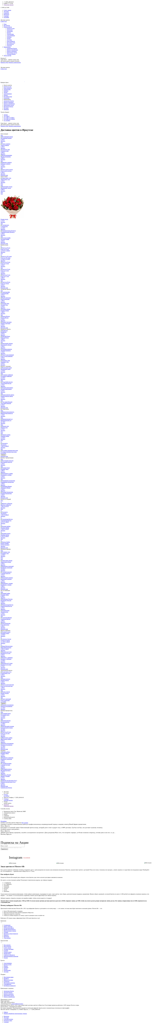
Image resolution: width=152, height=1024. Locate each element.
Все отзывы (25, 822)
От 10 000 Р (7, 120)
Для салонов (7, 938)
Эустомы (9, 40)
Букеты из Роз (7, 964)
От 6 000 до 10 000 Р (9, 119)
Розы (5, 24)
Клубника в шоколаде (10, 985)
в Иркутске (4, 21)
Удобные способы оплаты (8, 799)
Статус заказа (7, 10)
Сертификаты (7, 984)
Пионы (9, 32)
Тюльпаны (10, 31)
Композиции (7, 47)
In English (6, 17)
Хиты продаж (7, 55)
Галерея (6, 950)
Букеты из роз (10, 28)
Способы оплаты (8, 1019)
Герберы (9, 37)
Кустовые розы (11, 42)
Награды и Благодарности (11, 933)
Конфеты (6, 978)
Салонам (6, 16)
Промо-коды (7, 953)
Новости (6, 935)
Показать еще (4, 175)
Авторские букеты (12, 48)
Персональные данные (10, 930)
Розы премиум (11, 41)
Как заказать (7, 945)
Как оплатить (7, 946)
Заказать (3, 141)
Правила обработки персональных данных (15, 1013)
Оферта (6, 1012)
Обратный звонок (8, 4)
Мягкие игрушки (8, 980)
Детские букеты (11, 54)
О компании (7, 925)
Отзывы (6, 932)
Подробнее (4, 821)
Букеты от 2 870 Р (6, 795)
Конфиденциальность (10, 929)
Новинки (6, 109)
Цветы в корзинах (12, 51)
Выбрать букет (5, 62)
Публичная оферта (9, 928)
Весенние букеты (8, 106)
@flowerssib (26, 857)
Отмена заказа (7, 952)
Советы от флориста (9, 955)
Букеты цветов (8, 27)
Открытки (6, 981)
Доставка (6, 11)
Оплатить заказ (8, 1020)
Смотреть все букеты (6, 787)
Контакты (6, 14)
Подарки (6, 108)
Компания (3, 921)
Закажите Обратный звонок (8, 805)
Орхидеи (9, 45)
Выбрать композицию (15, 62)
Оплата (6, 957)
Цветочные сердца (12, 52)
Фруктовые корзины (9, 982)
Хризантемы (10, 34)
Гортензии (10, 30)
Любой (6, 114)
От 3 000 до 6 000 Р (9, 117)
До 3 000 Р (7, 116)
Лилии (9, 38)
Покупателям (4, 940)
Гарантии (6, 13)
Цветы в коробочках (12, 49)
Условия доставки (8, 949)
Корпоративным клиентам (11, 956)
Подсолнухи (10, 44)
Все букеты (7, 25)
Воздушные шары (8, 977)
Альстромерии (11, 35)
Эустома (6, 971)
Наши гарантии (8, 926)
